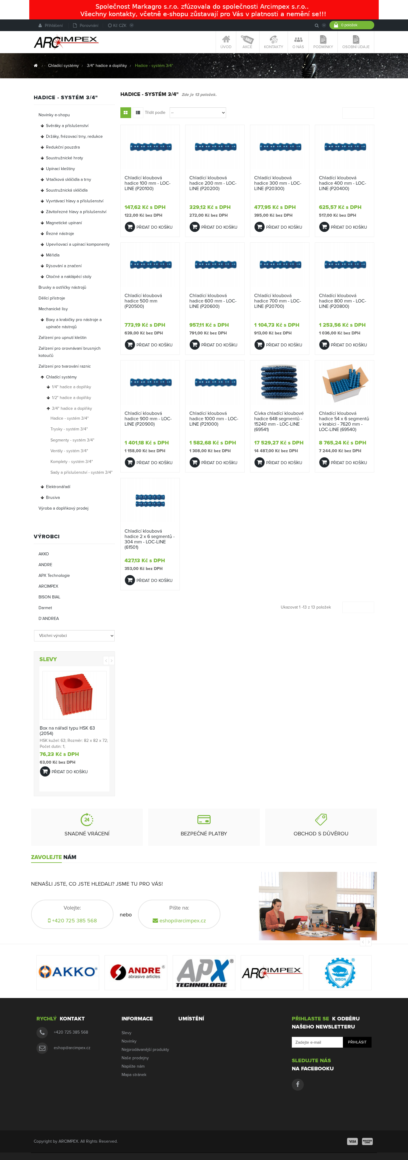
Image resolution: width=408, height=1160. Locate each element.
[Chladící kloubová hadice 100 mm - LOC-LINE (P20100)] (150, 146)
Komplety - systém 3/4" (71, 461)
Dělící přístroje (52, 298)
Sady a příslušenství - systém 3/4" (81, 472)
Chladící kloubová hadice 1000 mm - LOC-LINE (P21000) (213, 419)
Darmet (45, 607)
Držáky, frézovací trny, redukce (74, 136)
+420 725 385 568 (71, 1032)
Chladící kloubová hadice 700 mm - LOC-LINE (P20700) (277, 301)
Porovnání (89, 25)
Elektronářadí (58, 486)
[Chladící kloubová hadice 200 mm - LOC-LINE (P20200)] (214, 146)
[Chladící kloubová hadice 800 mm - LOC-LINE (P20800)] (344, 264)
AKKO (44, 554)
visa (352, 1141)
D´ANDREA (49, 618)
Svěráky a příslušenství (67, 125)
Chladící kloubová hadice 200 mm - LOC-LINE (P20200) (213, 183)
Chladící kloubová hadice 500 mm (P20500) (143, 301)
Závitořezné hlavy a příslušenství (76, 211)
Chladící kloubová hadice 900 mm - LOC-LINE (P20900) (148, 419)
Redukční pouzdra (63, 147)
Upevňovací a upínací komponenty (78, 244)
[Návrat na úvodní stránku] (36, 65)
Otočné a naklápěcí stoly (68, 276)
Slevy (126, 1032)
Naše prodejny (135, 1057)
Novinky (129, 1041)
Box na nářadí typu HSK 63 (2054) (67, 730)
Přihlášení (54, 25)
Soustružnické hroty (64, 158)
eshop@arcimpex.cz (182, 920)
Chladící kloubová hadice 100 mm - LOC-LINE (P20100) (148, 183)
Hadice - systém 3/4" (69, 418)
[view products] (67, 972)
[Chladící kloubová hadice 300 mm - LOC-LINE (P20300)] (279, 146)
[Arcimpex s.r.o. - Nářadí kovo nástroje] (66, 41)
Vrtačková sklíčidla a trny (68, 179)
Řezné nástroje (60, 233)
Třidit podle (155, 112)
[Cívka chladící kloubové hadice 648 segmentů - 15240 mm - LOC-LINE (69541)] (279, 382)
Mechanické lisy (53, 308)
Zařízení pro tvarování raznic (65, 366)
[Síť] (125, 112)
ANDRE (45, 564)
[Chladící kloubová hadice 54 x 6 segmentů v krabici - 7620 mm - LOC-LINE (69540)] (344, 382)
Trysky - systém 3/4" (69, 429)
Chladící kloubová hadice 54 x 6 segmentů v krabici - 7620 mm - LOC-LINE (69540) (344, 421)
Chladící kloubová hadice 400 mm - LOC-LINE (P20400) (342, 183)
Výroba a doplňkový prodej (63, 508)
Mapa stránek (134, 1074)
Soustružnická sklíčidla (67, 190)
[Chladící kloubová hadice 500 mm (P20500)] (150, 264)
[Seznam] (138, 112)
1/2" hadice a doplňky (71, 397)
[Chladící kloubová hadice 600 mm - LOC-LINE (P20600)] (214, 264)
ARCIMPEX (48, 586)
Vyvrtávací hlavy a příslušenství (74, 201)
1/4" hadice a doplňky (71, 386)
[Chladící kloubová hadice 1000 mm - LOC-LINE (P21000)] (214, 382)
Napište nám (133, 1066)
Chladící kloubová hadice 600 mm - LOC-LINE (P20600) (213, 301)
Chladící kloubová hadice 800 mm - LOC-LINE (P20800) (342, 301)
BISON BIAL (49, 597)
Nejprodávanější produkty (145, 1049)
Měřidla (52, 255)
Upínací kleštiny (60, 168)
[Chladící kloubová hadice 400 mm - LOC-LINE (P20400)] (344, 146)
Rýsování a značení (64, 265)
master (367, 1141)
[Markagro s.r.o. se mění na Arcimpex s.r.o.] (204, 9)
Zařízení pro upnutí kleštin (63, 337)
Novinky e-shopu (54, 114)
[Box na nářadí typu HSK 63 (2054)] (74, 695)
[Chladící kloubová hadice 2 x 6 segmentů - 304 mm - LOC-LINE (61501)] (150, 500)
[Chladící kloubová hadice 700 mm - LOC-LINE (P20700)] (279, 264)
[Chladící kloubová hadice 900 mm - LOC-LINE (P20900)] (150, 382)
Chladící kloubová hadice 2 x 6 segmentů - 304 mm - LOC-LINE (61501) (150, 539)
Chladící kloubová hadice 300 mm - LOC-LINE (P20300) (277, 183)
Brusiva (53, 497)
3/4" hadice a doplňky (72, 408)
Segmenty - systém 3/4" (72, 440)
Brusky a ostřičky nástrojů (62, 287)
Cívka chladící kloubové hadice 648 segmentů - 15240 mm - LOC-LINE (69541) (279, 421)
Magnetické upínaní (64, 222)
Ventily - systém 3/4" (69, 450)
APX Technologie (54, 575)
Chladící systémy (61, 377)
